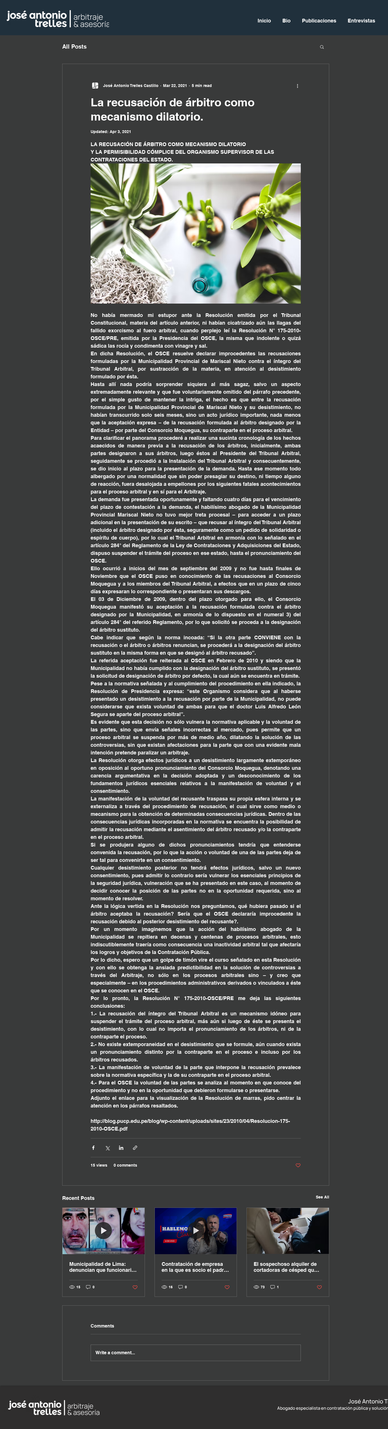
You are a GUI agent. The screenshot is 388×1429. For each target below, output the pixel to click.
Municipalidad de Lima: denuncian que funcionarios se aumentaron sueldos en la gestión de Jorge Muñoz (103, 1267)
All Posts (74, 46)
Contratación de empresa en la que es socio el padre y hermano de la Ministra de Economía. (195, 1267)
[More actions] (297, 85)
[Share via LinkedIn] (121, 1147)
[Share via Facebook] (93, 1147)
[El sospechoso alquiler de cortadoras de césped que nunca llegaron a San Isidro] (288, 1231)
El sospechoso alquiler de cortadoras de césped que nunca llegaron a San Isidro (287, 1267)
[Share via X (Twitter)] (107, 1147)
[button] (322, 46)
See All (322, 1197)
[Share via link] (135, 1147)
